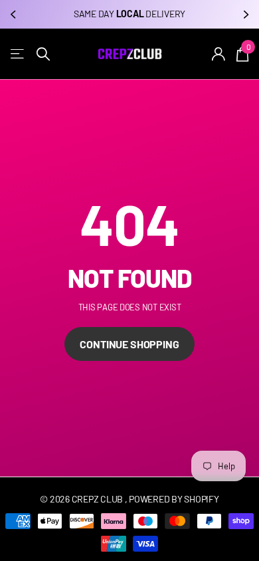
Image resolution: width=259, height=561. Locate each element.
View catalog (18, 54)
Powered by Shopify (173, 499)
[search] (43, 54)
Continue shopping (129, 344)
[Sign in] (219, 54)
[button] (14, 14)
